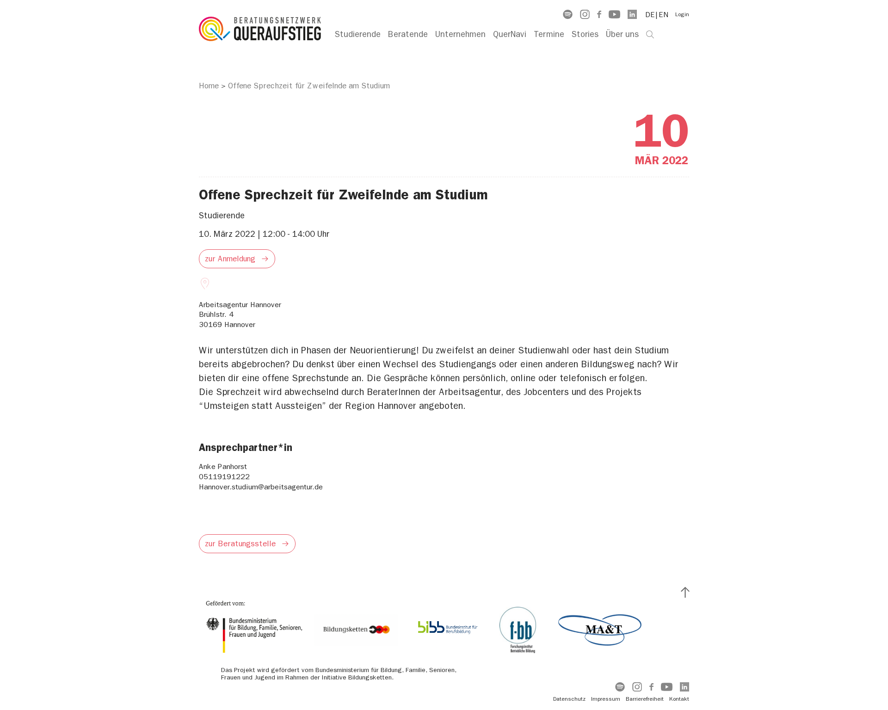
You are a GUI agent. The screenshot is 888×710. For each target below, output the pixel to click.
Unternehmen (460, 34)
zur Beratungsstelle (240, 543)
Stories (585, 34)
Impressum (605, 699)
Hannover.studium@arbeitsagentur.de (261, 486)
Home (209, 85)
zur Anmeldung (230, 258)
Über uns (622, 34)
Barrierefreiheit (645, 699)
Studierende (358, 34)
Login (682, 14)
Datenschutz (569, 699)
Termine (549, 34)
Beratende (408, 34)
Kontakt (679, 699)
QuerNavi (509, 34)
